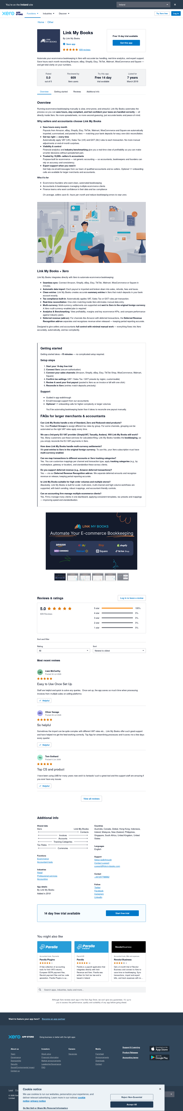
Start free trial (122, 913)
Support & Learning (131, 1047)
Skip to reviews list (53, 610)
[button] (91, 232)
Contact (99, 1064)
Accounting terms (130, 1057)
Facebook (99, 890)
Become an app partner (53, 1018)
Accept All (132, 1104)
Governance (16, 1057)
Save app (70, 44)
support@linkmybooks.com (107, 866)
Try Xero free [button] (162, 13)
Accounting (42, 878)
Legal (11, 1090)
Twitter (97, 887)
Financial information (50, 1057)
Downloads (100, 1060)
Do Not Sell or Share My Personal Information (45, 1108)
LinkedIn (98, 897)
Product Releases (130, 1052)
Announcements (102, 1057)
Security (14, 1064)
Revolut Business (123, 959)
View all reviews (91, 798)
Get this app (126, 42)
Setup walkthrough (103, 859)
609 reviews (84, 49)
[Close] (175, 4)
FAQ (43, 1067)
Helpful (45, 700)
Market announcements (51, 1060)
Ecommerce (43, 858)
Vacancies (72, 1054)
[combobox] (95, 989)
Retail (39, 872)
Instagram (99, 893)
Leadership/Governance (51, 1064)
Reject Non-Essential (131, 1097)
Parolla (80, 959)
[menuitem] (33, 13)
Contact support (101, 862)
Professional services (47, 875)
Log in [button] (176, 13)
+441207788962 (101, 876)
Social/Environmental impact (22, 1067)
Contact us (15, 1070)
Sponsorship (16, 1060)
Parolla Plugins (47, 959)
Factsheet (100, 1054)
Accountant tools (45, 861)
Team (13, 1054)
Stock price (46, 1054)
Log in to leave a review (131, 598)
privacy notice (38, 1101)
